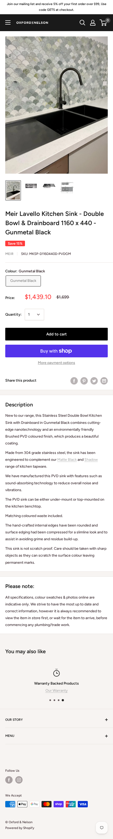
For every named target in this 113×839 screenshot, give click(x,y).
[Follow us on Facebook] (9, 780)
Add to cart (56, 334)
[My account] (92, 23)
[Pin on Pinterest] (84, 381)
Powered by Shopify (19, 828)
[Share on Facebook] (74, 381)
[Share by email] (104, 381)
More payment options (56, 363)
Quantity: (13, 314)
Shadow (91, 459)
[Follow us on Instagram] (19, 780)
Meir (9, 254)
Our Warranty (56, 690)
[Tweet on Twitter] (94, 381)
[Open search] (82, 23)
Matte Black (67, 459)
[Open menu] (8, 22)
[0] (103, 23)
